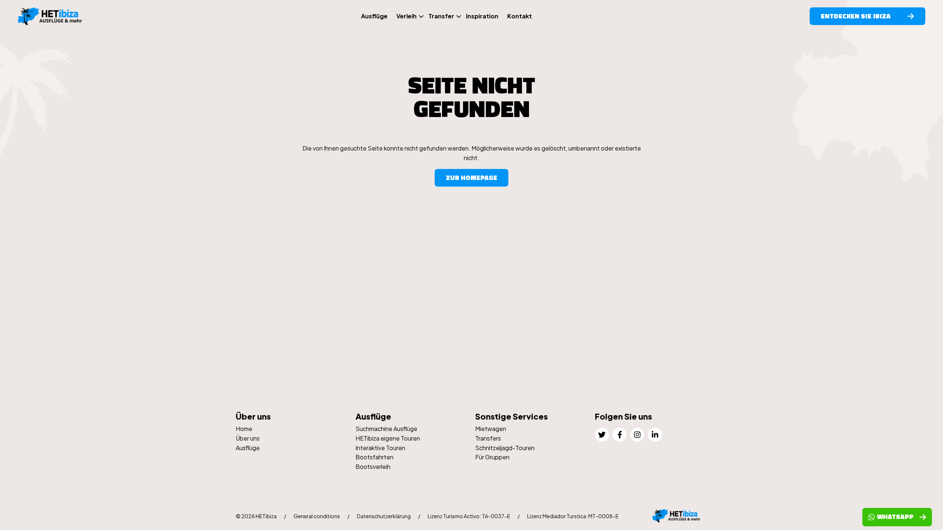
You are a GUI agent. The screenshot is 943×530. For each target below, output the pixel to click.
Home (244, 428)
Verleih (406, 16)
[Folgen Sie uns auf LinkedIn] (655, 435)
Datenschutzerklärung (384, 516)
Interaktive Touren (380, 448)
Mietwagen (490, 428)
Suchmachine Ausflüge (386, 428)
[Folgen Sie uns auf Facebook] (620, 435)
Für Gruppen (492, 457)
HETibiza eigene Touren (387, 438)
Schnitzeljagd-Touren (504, 448)
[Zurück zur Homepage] (54, 16)
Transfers (488, 438)
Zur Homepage (471, 178)
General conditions (317, 516)
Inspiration (482, 16)
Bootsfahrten (374, 457)
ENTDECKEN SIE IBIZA (856, 16)
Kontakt (519, 16)
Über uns (248, 438)
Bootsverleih (372, 466)
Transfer (441, 16)
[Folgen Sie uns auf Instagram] (637, 435)
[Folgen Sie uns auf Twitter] (602, 435)
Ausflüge (374, 16)
